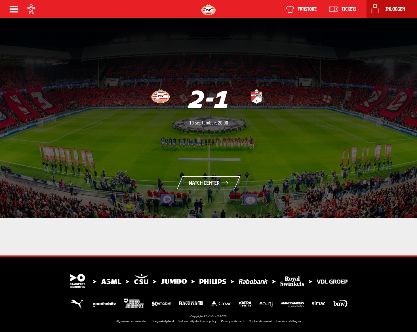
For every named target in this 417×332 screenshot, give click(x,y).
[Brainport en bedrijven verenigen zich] (209, 281)
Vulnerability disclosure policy (197, 321)
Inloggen (395, 9)
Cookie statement (260, 321)
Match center (204, 182)
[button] (13, 9)
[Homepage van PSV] (208, 9)
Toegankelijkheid (163, 321)
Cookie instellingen (288, 321)
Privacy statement (232, 321)
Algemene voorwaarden (132, 321)
